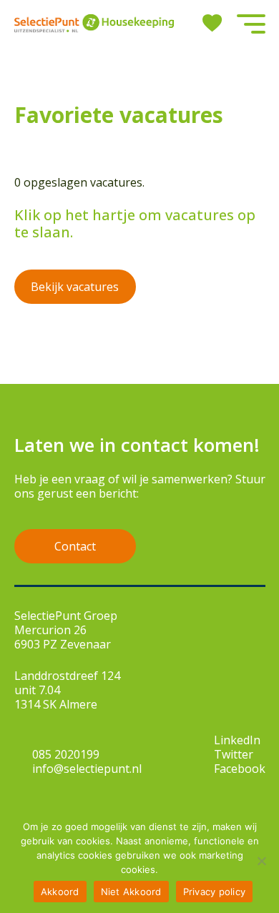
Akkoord (60, 891)
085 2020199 (65, 754)
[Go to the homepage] (94, 23)
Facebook (239, 768)
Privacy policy (214, 891)
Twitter (233, 754)
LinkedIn (237, 740)
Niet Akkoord (131, 891)
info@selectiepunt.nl (87, 768)
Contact (75, 546)
